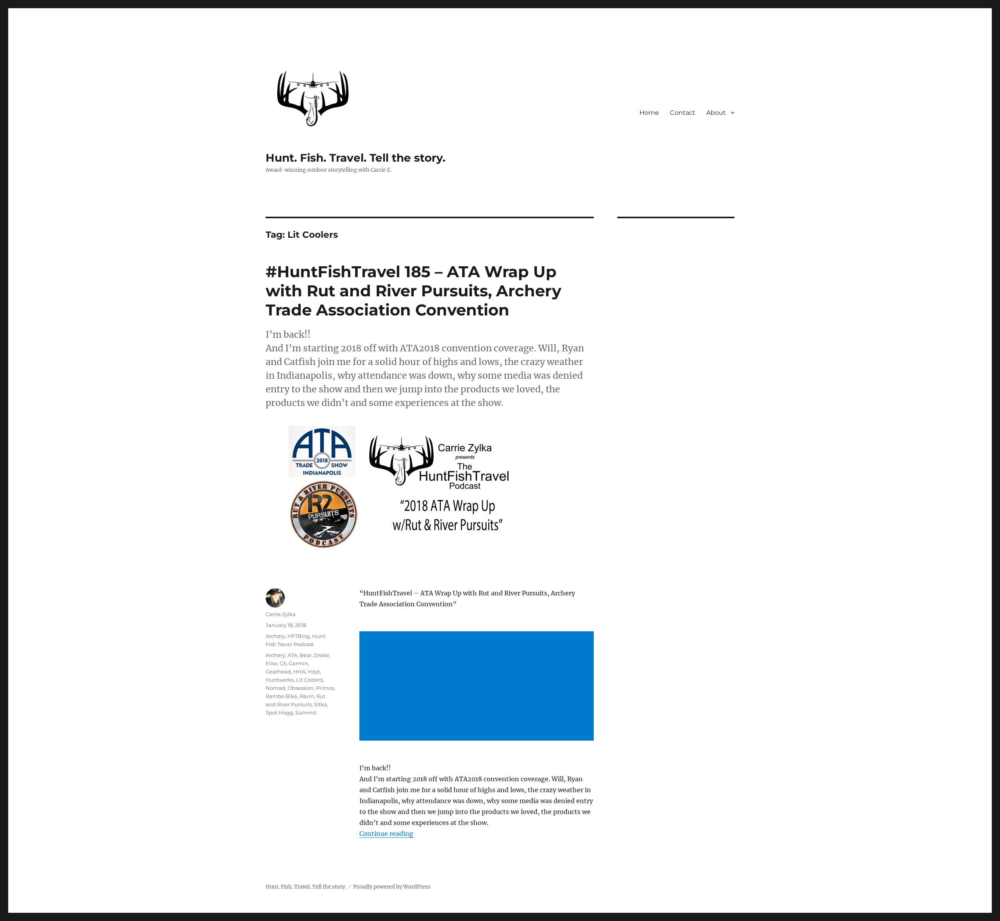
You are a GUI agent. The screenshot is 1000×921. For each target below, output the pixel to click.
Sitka (320, 704)
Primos (325, 688)
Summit (305, 712)
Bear (306, 655)
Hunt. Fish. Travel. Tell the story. (355, 157)
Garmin (298, 663)
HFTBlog (299, 636)
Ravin (307, 696)
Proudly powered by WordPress (391, 887)
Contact (682, 112)
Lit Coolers (309, 680)
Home (649, 112)
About (716, 112)
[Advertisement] (478, 686)
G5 (283, 663)
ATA (292, 655)
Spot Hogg (279, 712)
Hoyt (314, 671)
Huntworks (280, 680)
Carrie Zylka (281, 614)
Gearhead (278, 671)
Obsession (301, 688)
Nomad (275, 688)
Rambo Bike (281, 696)
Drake (321, 655)
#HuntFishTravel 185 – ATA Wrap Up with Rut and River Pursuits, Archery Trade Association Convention (413, 290)
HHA (299, 671)
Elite (271, 663)
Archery (275, 636)
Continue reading (386, 833)
